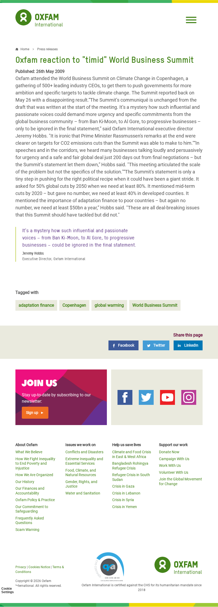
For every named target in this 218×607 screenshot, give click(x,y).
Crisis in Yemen (124, 507)
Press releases (47, 49)
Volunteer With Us (173, 472)
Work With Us (170, 465)
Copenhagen (74, 305)
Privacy (20, 567)
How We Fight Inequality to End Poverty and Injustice (35, 463)
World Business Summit (154, 305)
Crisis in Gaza (123, 486)
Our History (24, 482)
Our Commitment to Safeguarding (31, 509)
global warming (109, 305)
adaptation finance (36, 305)
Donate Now (169, 452)
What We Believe (28, 452)
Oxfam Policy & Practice (35, 500)
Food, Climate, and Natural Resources (80, 472)
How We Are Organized (34, 475)
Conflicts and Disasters (84, 452)
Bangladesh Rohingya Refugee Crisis (130, 465)
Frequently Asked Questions (29, 520)
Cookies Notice (39, 567)
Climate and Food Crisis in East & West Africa (131, 454)
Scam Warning (27, 529)
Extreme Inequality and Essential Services (84, 461)
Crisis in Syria (123, 500)
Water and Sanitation (82, 493)
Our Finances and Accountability (29, 490)
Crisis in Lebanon (126, 493)
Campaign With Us (174, 459)
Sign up (32, 412)
